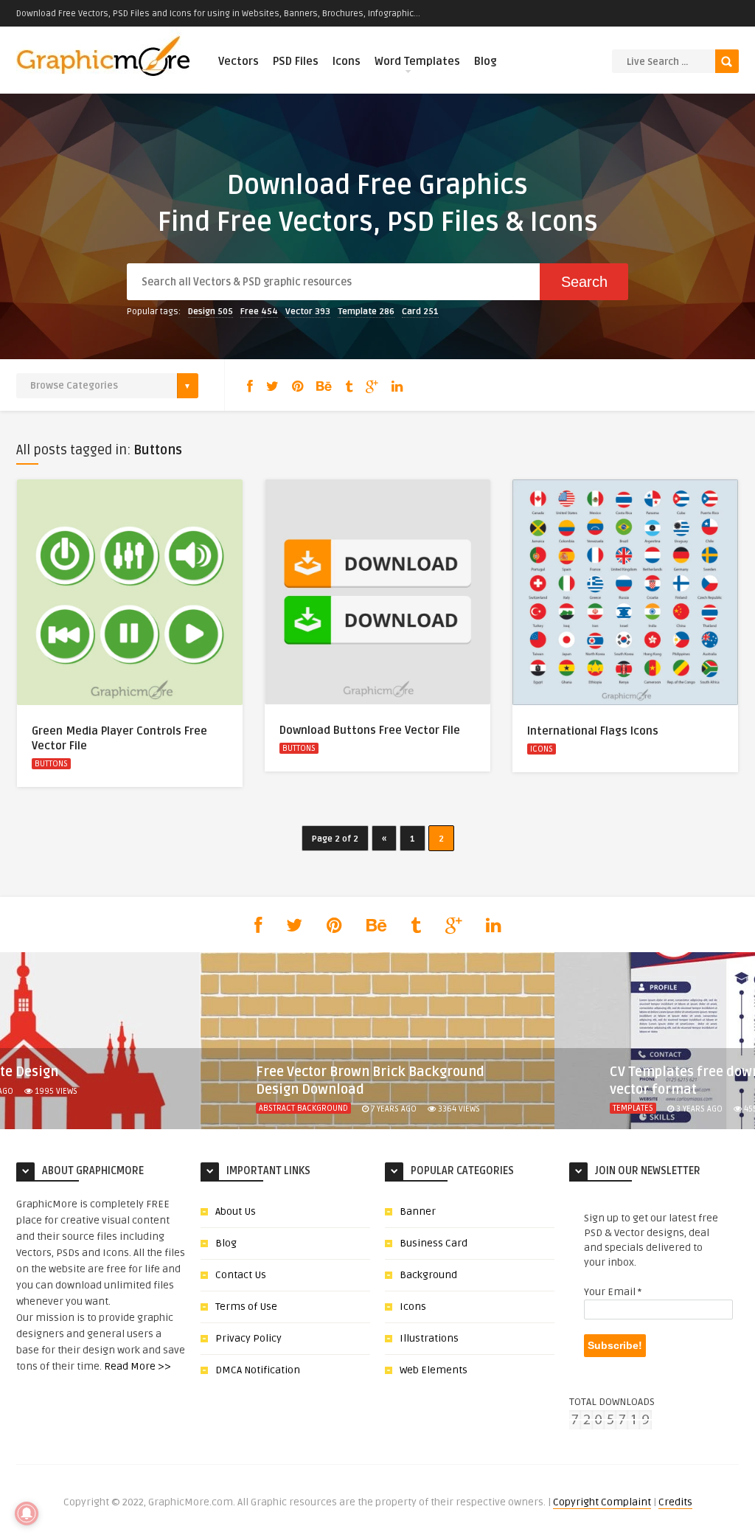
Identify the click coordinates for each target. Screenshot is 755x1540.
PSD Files (296, 61)
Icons (347, 61)
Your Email (612, 1292)
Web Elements (433, 1370)
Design (210, 311)
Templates (633, 1108)
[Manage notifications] (26, 1513)
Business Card (433, 1243)
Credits (675, 1502)
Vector (307, 311)
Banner (418, 1211)
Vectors (238, 61)
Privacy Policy (248, 1338)
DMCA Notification (257, 1370)
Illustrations (429, 1338)
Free (259, 311)
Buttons (51, 764)
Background (428, 1275)
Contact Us (240, 1275)
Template (366, 311)
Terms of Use (246, 1306)
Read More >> (137, 1366)
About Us (235, 1211)
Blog (485, 61)
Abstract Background (303, 1108)
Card (420, 311)
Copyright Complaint (602, 1502)
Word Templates (417, 61)
